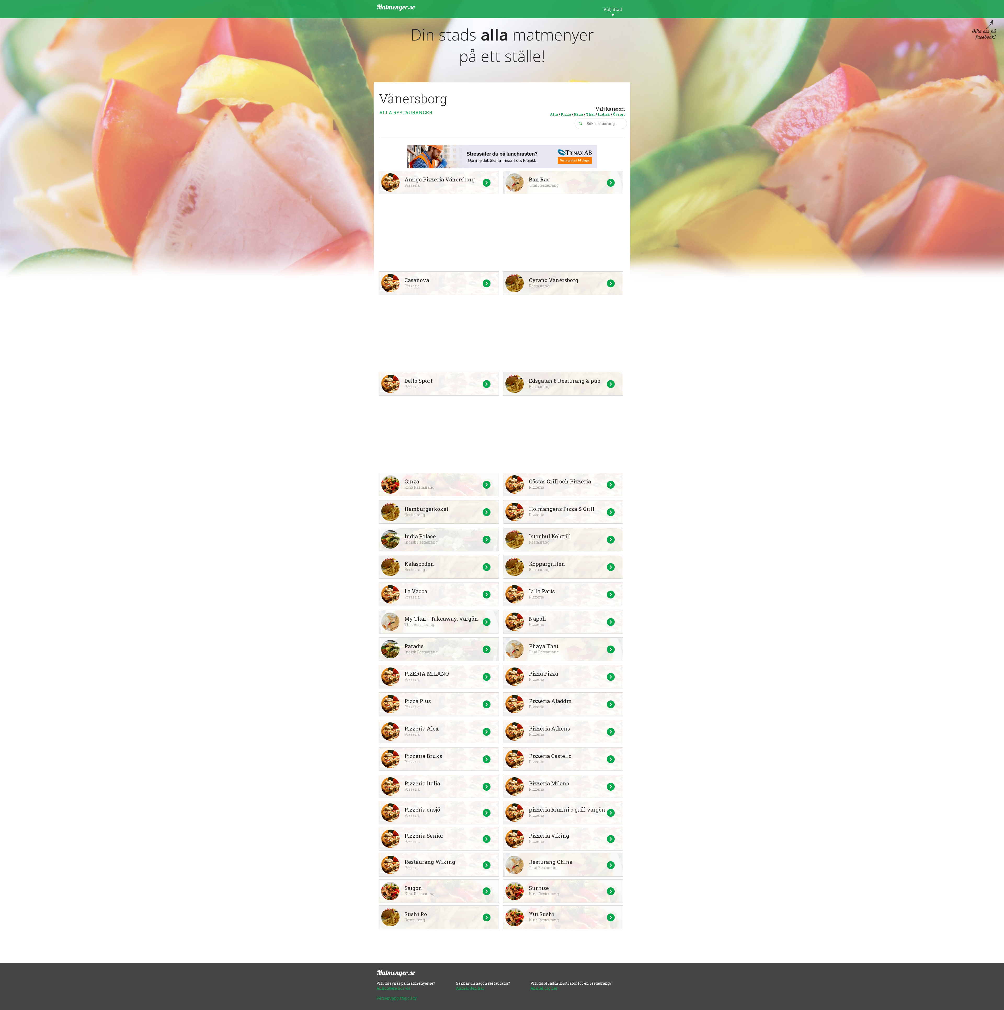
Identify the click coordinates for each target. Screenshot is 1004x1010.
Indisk (604, 114)
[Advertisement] (502, 233)
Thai (590, 114)
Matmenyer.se (395, 7)
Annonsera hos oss (393, 988)
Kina (578, 114)
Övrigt (619, 114)
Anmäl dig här (544, 988)
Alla (554, 114)
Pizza (566, 114)
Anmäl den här (470, 988)
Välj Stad (612, 9)
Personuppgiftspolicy (396, 998)
